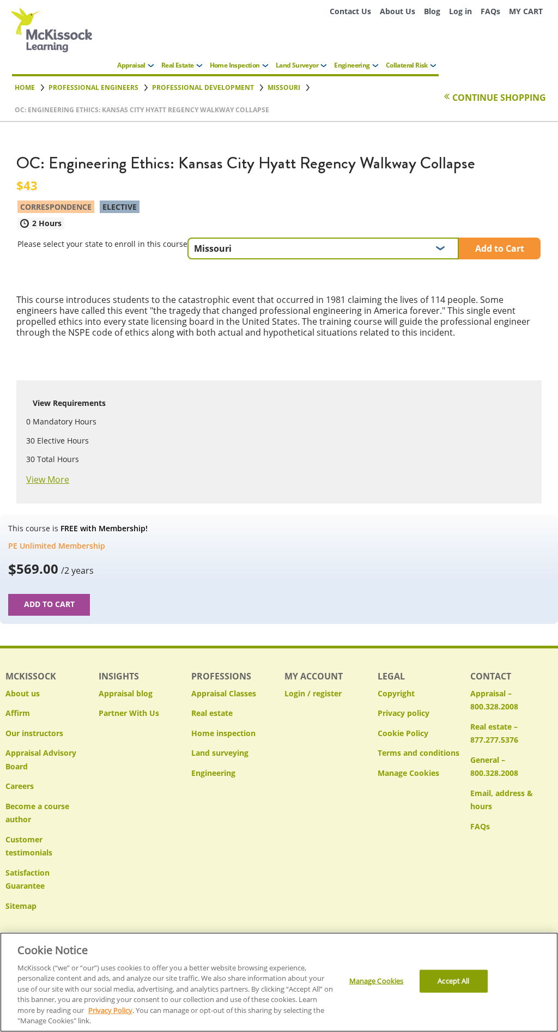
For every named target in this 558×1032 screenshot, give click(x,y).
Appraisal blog (126, 693)
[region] (279, 982)
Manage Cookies (408, 773)
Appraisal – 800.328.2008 (494, 700)
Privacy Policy (110, 1010)
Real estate (212, 713)
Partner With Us (129, 713)
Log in (460, 11)
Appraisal (131, 65)
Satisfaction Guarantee (27, 879)
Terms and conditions (418, 753)
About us (22, 693)
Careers (19, 786)
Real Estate (177, 65)
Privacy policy (403, 713)
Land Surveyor (297, 65)
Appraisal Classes (223, 693)
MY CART (526, 11)
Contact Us (350, 11)
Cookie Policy (403, 733)
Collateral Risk (407, 65)
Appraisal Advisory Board (40, 760)
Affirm (17, 713)
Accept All (453, 981)
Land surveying (219, 753)
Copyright (396, 693)
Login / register (313, 693)
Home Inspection (235, 65)
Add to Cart (499, 248)
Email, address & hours (501, 800)
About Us (397, 11)
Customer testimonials (28, 846)
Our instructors (34, 733)
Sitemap (21, 906)
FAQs (490, 11)
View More (47, 479)
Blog (432, 11)
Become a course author (37, 813)
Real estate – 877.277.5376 (494, 733)
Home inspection (223, 733)
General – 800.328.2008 (494, 767)
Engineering (351, 65)
